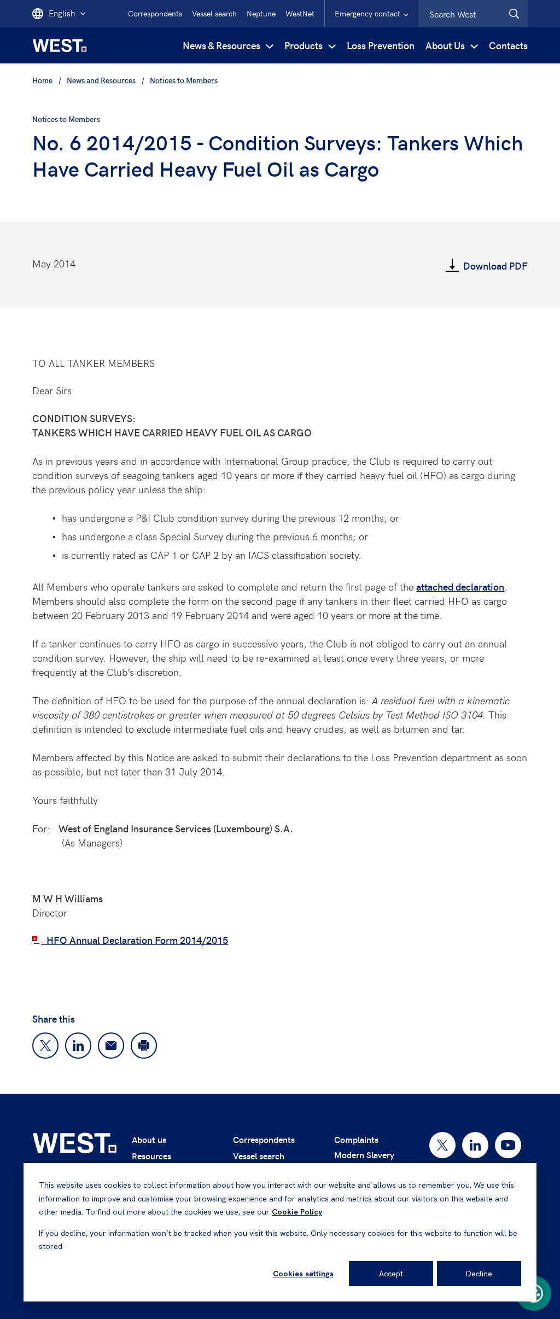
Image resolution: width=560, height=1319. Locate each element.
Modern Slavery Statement (364, 1161)
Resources (151, 1156)
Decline (479, 1274)
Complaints (356, 1139)
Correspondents (155, 13)
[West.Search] (514, 13)
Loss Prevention (381, 45)
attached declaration (460, 586)
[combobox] (473, 13)
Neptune (261, 13)
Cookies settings (303, 1274)
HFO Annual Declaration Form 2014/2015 (137, 940)
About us (149, 1139)
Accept (391, 1274)
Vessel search (214, 13)
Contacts (508, 45)
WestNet (299, 13)
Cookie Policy (297, 1212)
